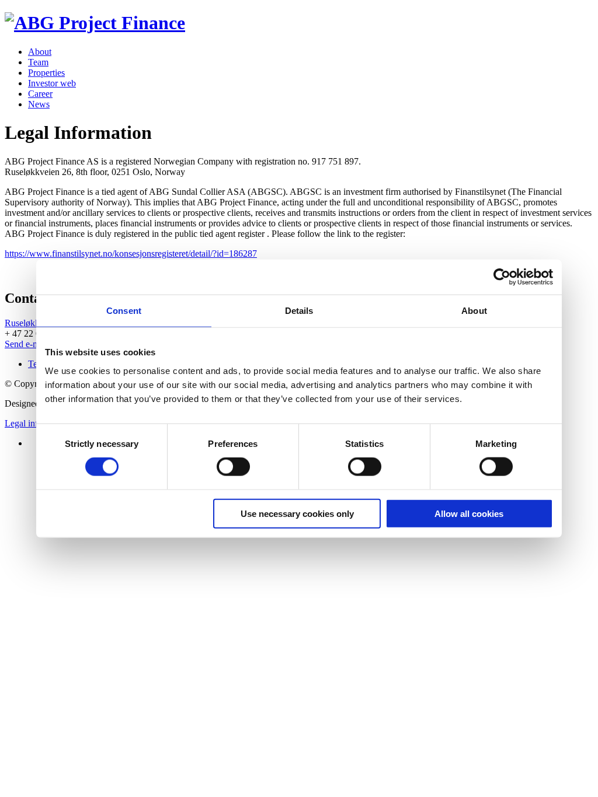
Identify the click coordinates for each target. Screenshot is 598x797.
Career (40, 94)
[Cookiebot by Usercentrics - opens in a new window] (502, 277)
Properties (46, 73)
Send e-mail (26, 344)
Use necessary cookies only (297, 513)
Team (38, 62)
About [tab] (474, 311)
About (39, 52)
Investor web (52, 83)
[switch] (233, 466)
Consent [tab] (123, 311)
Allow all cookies (468, 513)
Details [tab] (299, 311)
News (39, 104)
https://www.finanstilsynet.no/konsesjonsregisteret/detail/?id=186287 (131, 253)
